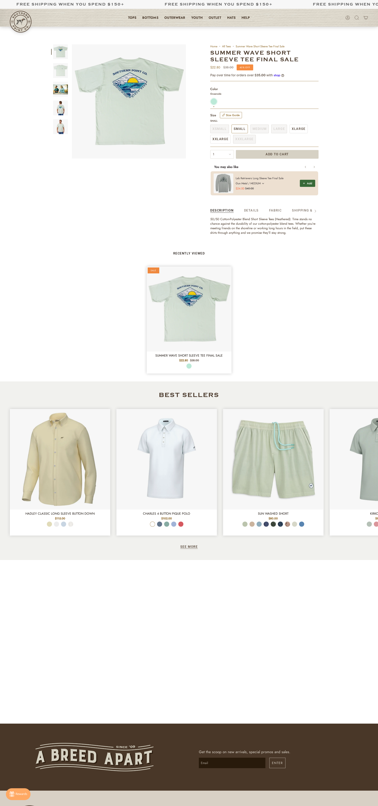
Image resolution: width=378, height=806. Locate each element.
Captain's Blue (259, 524)
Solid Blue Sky (63, 524)
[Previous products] (305, 167)
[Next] (372, 455)
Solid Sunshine (49, 524)
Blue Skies (173, 524)
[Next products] (314, 167)
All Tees (226, 46)
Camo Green (273, 524)
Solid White (56, 524)
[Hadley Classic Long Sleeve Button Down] (60, 459)
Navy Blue (266, 524)
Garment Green (294, 524)
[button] (132, 18)
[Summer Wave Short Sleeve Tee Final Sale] (189, 308)
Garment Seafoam (244, 524)
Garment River (301, 524)
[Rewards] (18, 794)
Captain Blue (159, 524)
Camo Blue (280, 524)
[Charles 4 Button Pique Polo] (167, 459)
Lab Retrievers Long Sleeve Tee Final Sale (260, 178)
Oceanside (189, 366)
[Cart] (365, 18)
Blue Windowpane (70, 524)
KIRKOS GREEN (369, 524)
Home (213, 46)
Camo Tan (287, 524)
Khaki (252, 524)
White (152, 524)
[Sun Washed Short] (273, 459)
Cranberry (180, 524)
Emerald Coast (166, 524)
